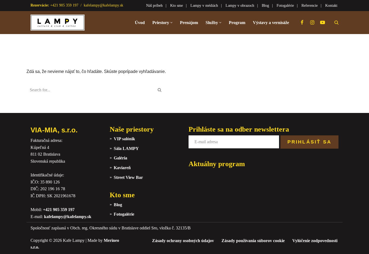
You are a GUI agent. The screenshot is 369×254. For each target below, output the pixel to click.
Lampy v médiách (204, 6)
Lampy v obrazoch (240, 6)
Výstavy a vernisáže (271, 22)
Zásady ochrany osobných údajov (183, 240)
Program (237, 22)
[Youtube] (322, 22)
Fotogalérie (285, 6)
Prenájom (189, 22)
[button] (171, 23)
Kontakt (331, 6)
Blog (265, 6)
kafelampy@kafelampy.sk (103, 5)
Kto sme (176, 6)
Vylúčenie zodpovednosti (314, 240)
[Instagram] (312, 22)
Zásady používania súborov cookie (253, 240)
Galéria (120, 158)
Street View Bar (128, 177)
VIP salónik (124, 138)
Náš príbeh (154, 6)
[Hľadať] (336, 23)
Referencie (309, 6)
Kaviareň (122, 167)
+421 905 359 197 (59, 209)
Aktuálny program (217, 164)
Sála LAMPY (126, 148)
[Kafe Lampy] (58, 23)
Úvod (140, 22)
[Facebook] (302, 22)
